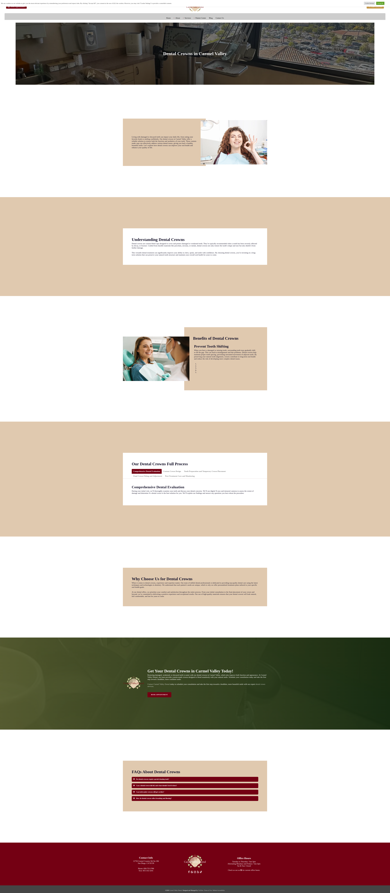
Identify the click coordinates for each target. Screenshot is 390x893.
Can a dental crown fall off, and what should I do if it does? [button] (156, 785)
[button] (147, 471)
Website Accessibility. (219, 890)
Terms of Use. (208, 890)
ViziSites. (201, 890)
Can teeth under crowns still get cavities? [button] (150, 792)
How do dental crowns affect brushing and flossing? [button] (154, 798)
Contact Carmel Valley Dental (158, 684)
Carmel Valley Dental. (176, 890)
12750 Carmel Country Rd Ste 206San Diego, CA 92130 (146, 862)
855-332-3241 (148, 871)
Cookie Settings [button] (369, 3)
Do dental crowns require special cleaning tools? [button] (152, 779)
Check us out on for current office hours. (244, 870)
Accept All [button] (380, 3)
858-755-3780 (149, 868)
